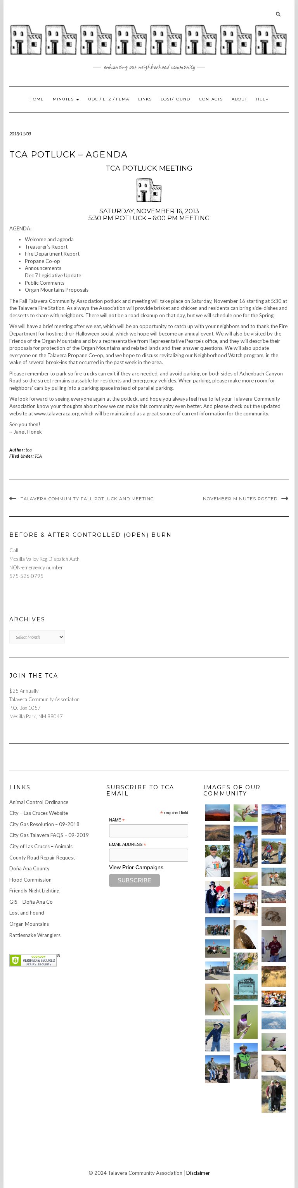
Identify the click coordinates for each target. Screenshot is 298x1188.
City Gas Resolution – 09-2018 (44, 824)
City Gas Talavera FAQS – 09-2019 (49, 835)
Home (36, 99)
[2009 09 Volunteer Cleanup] (217, 948)
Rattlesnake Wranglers (35, 935)
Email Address (127, 844)
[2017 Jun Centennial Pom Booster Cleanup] (246, 904)
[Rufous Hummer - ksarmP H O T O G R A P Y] (246, 880)
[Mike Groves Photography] (217, 812)
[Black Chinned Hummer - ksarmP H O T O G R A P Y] (246, 1022)
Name (117, 820)
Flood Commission (30, 880)
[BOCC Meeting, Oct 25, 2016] (274, 999)
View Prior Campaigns (136, 867)
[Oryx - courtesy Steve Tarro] (274, 976)
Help (262, 99)
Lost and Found (26, 913)
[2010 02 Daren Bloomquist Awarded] (274, 946)
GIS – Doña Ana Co (31, 902)
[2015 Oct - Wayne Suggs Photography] (217, 833)
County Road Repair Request (42, 857)
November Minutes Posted (240, 498)
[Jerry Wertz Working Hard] (274, 819)
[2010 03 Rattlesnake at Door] (274, 916)
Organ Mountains (29, 924)
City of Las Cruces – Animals (41, 846)
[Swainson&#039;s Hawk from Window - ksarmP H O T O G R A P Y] (246, 934)
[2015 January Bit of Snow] (274, 1020)
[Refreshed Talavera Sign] (246, 987)
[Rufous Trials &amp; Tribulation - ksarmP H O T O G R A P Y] (217, 999)
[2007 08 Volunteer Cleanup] (274, 877)
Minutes (64, 99)
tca (29, 449)
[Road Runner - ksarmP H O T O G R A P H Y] (274, 1063)
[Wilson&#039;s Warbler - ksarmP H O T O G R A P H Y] (246, 961)
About (239, 99)
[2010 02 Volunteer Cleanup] (217, 926)
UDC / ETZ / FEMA (108, 99)
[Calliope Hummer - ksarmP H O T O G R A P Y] (274, 1042)
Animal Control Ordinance (38, 802)
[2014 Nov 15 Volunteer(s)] (246, 847)
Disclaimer (198, 1173)
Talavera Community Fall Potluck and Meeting (87, 498)
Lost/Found (175, 99)
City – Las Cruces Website (38, 813)
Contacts (211, 99)
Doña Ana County (29, 868)
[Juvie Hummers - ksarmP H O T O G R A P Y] (246, 813)
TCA (38, 455)
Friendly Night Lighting (34, 890)
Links (145, 99)
